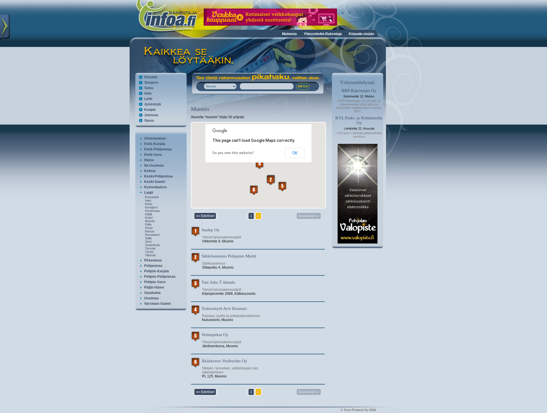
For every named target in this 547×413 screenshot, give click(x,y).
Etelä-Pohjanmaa (158, 149)
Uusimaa (151, 298)
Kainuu (150, 171)
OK (294, 153)
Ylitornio (150, 255)
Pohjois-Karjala (156, 271)
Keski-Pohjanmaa (158, 176)
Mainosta (289, 34)
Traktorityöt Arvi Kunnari (224, 308)
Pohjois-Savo (155, 282)
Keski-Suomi (154, 182)
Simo (148, 241)
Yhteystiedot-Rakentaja (323, 34)
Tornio (149, 251)
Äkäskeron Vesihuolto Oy (224, 361)
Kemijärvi (151, 207)
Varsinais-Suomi (157, 304)
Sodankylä (152, 245)
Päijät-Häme (154, 287)
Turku (148, 88)
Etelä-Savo (153, 155)
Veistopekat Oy (214, 334)
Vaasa (149, 120)
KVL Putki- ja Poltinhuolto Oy (359, 120)
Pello (148, 224)
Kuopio (150, 110)
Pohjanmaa (153, 266)
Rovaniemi (152, 234)
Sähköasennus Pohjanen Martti (228, 256)
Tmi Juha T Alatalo (218, 282)
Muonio (150, 221)
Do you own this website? (233, 153)
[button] (270, 180)
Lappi (148, 193)
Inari (148, 200)
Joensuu (151, 115)
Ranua (149, 231)
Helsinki (150, 77)
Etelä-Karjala (154, 144)
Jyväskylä (152, 104)
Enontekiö (152, 197)
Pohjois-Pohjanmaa (159, 277)
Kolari (149, 217)
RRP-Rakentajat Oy (359, 90)
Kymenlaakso (155, 187)
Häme (149, 160)
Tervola (150, 248)
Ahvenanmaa (155, 138)
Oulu (148, 93)
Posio (149, 228)
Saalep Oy (210, 230)
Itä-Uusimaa (154, 165)
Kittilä (148, 214)
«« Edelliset (205, 216)
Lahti (148, 99)
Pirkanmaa (153, 260)
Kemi (148, 204)
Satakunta (152, 293)
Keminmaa (152, 210)
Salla (148, 238)
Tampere (151, 83)
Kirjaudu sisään (361, 34)
